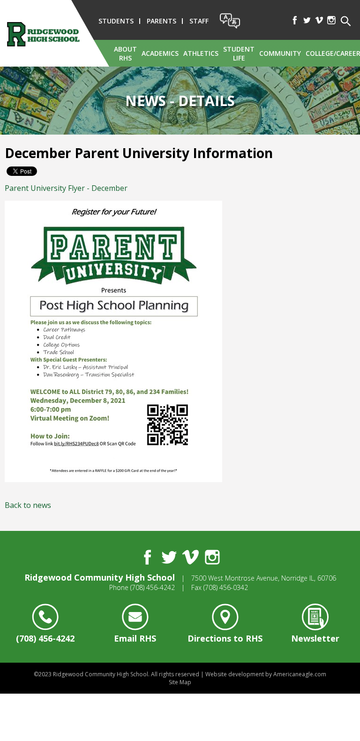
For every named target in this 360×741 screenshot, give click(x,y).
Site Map (180, 682)
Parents (161, 20)
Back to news (28, 505)
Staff (199, 20)
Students (116, 20)
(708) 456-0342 (225, 587)
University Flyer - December (66, 188)
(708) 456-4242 (152, 587)
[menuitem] (125, 53)
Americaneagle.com (299, 674)
